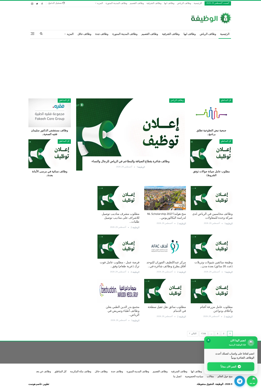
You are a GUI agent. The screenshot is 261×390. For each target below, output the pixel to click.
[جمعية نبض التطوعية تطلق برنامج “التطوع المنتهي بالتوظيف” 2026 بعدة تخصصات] (211, 112)
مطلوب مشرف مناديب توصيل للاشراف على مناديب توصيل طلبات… (120, 218)
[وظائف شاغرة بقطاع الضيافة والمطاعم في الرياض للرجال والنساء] (130, 134)
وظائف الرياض (184, 3)
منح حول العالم (225, 377)
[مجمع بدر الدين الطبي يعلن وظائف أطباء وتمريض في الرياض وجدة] (118, 291)
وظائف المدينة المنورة (116, 3)
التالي (193, 334)
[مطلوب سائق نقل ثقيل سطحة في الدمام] (165, 291)
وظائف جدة (101, 34)
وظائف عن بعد (43, 372)
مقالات (210, 377)
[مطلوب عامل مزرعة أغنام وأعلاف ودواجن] (212, 291)
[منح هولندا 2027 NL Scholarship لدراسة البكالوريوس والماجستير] (165, 198)
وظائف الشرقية (153, 3)
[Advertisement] (130, 67)
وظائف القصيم (137, 3)
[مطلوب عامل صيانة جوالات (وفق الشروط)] (211, 153)
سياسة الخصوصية (194, 377)
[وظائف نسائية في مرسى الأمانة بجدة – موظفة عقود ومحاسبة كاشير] (49, 153)
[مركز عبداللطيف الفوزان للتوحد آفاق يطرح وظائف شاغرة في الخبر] (165, 247)
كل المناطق (226, 100)
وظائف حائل (84, 34)
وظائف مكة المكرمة (80, 372)
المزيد (99, 3)
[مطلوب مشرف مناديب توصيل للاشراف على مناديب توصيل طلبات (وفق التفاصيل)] (118, 198)
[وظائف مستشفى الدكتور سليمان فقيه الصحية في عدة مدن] (49, 112)
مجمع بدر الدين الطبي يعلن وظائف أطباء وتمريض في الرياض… (122, 311)
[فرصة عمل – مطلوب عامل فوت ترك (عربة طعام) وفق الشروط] (118, 247)
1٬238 (203, 334)
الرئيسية (198, 3)
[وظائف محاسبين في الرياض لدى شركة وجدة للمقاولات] (212, 198)
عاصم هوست (35, 384)
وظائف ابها (169, 3)
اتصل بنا (177, 377)
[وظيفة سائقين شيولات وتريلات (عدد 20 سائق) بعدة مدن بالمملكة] (212, 247)
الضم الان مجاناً (228, 366)
